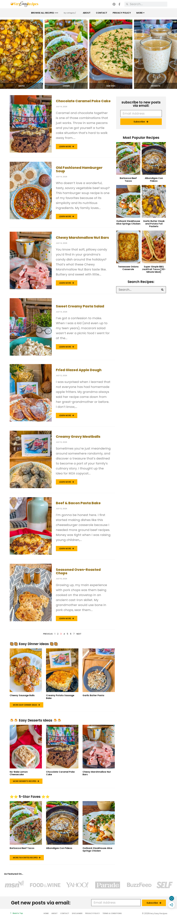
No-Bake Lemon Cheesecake (19, 773)
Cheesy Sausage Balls (22, 695)
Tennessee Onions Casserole (128, 268)
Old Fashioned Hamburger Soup (79, 169)
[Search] (162, 289)
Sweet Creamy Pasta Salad (80, 306)
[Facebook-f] (119, 4)
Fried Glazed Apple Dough (78, 370)
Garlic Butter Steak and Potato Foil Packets (154, 223)
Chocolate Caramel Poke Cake (83, 101)
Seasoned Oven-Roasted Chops (78, 571)
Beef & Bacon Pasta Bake (78, 503)
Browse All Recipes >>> (44, 12)
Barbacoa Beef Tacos (22, 848)
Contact (101, 12)
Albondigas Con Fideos (59, 848)
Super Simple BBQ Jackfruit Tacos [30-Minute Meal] (154, 269)
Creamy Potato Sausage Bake (60, 697)
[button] (21, 86)
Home (46, 913)
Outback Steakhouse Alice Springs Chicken (97, 849)
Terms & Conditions (112, 913)
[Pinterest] (114, 4)
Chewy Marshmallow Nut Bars (82, 237)
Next (78, 633)
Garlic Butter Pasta (93, 695)
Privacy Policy (122, 12)
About (86, 12)
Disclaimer (77, 913)
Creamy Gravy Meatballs (78, 436)
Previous (48, 633)
